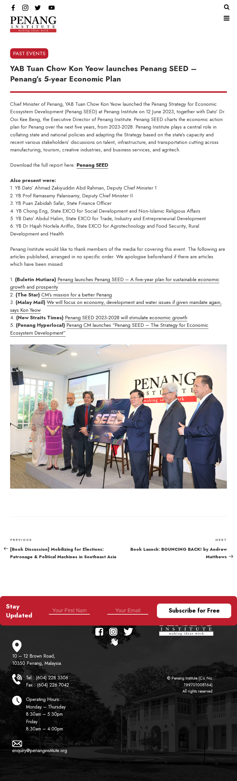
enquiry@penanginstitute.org (39, 750)
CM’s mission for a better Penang (76, 294)
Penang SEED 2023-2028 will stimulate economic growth (126, 317)
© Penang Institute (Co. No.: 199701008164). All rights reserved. (190, 684)
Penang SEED (92, 165)
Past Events (29, 53)
